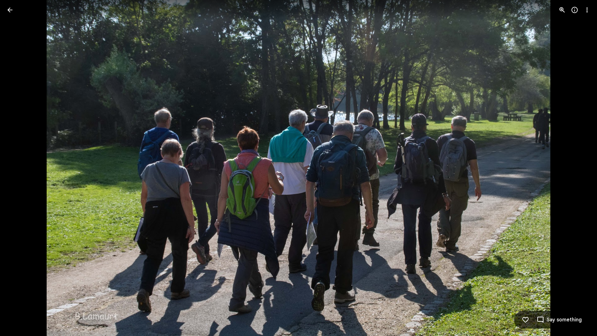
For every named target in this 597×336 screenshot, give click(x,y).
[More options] (587, 10)
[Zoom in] (562, 10)
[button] (17, 168)
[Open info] (574, 10)
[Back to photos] (9, 9)
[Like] (525, 320)
